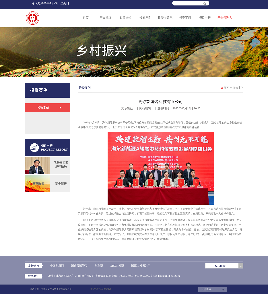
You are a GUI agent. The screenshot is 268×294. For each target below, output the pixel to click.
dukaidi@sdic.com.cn (168, 275)
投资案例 (185, 17)
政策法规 (125, 17)
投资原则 (145, 17)
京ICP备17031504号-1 (100, 289)
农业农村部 (117, 265)
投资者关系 (165, 17)
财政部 (99, 265)
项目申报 (205, 17)
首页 (86, 17)
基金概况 (105, 17)
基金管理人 (224, 17)
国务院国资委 (79, 265)
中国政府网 (57, 265)
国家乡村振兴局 (140, 265)
